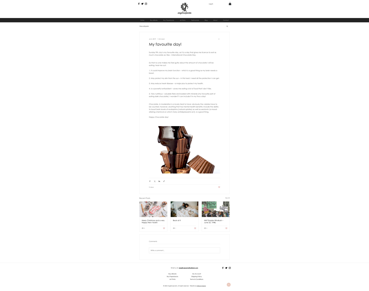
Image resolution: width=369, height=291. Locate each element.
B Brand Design (201, 286)
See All (227, 198)
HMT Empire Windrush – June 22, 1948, (213, 221)
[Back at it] (184, 209)
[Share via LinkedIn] (159, 181)
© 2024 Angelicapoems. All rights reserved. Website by (180, 286)
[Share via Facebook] (150, 181)
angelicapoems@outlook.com (188, 268)
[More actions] (219, 39)
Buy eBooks (173, 274)
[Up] (229, 285)
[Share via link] (164, 181)
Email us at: (174, 268)
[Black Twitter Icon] (142, 3)
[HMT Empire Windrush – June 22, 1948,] (216, 209)
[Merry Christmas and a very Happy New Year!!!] (153, 209)
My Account (196, 274)
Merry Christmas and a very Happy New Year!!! (153, 221)
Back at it (177, 220)
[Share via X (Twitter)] (154, 181)
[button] (230, 3)
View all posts (144, 26)
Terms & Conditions (196, 279)
